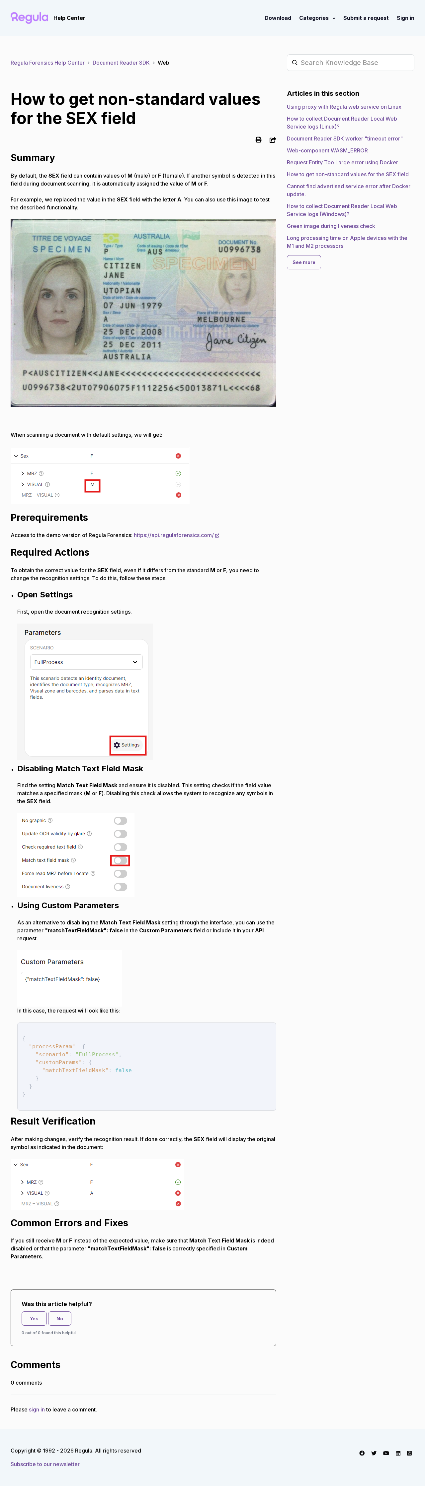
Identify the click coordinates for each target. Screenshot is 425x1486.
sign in (37, 1409)
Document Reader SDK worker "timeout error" (345, 138)
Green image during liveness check (331, 226)
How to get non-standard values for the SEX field (348, 174)
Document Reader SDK (121, 62)
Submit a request (366, 18)
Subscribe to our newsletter (45, 1464)
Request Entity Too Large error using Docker (342, 162)
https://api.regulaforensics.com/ (174, 535)
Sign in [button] (405, 18)
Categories (314, 18)
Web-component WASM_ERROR (327, 150)
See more (304, 262)
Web (163, 62)
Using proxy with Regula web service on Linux (344, 106)
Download (278, 18)
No (59, 1318)
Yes (34, 1318)
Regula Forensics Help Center (48, 62)
